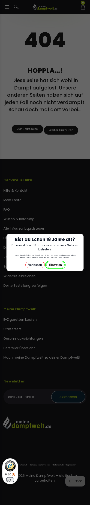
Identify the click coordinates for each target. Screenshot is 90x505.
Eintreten (55, 265)
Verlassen (35, 265)
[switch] (10, 479)
